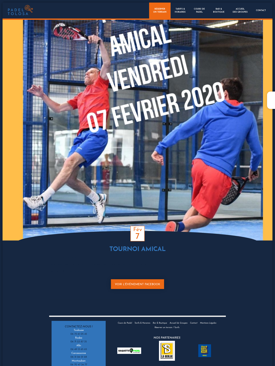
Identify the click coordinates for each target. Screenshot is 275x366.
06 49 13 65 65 (79, 349)
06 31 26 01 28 (79, 357)
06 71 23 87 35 (79, 341)
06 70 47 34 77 (78, 364)
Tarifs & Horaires (142, 323)
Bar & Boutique (160, 323)
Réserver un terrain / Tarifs (167, 327)
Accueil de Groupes (178, 323)
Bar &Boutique (218, 10)
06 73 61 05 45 (79, 334)
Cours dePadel (199, 10)
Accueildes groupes (240, 10)
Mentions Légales (208, 323)
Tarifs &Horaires (180, 10)
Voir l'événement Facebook (137, 284)
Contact (261, 10)
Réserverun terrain (159, 10)
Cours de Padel (125, 323)
